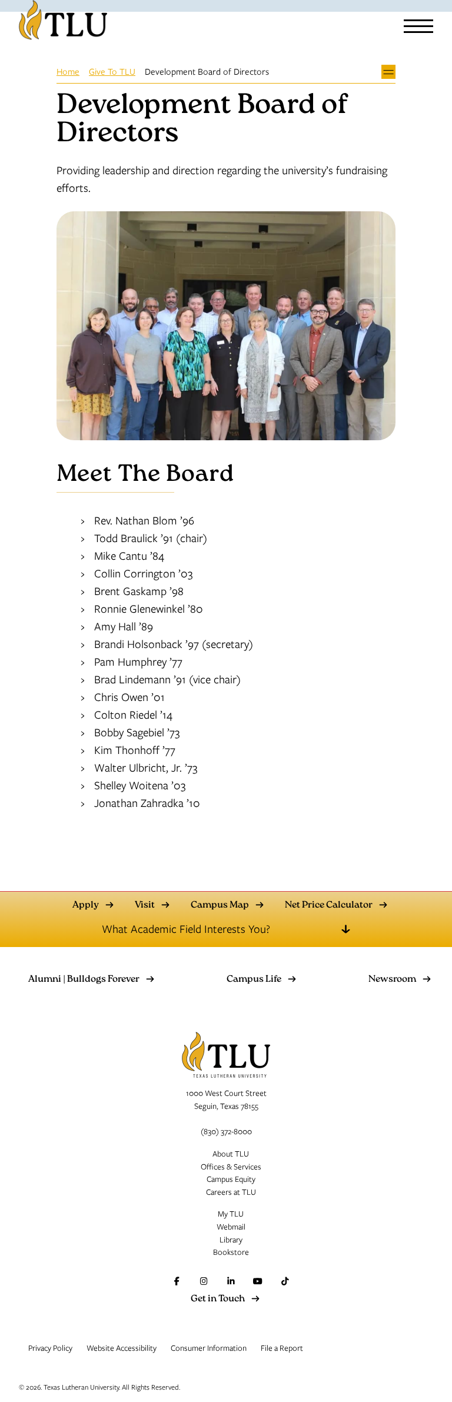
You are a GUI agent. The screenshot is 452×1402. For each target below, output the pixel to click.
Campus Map (220, 906)
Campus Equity (231, 1179)
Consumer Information (209, 1348)
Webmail (231, 1226)
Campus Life (254, 980)
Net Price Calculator (329, 906)
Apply (85, 906)
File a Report (282, 1348)
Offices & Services (231, 1166)
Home (67, 71)
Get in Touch (218, 1299)
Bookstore (231, 1252)
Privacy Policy (50, 1348)
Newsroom (392, 980)
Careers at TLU (231, 1192)
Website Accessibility (122, 1348)
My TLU (231, 1213)
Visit (145, 906)
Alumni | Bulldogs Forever (83, 980)
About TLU (230, 1153)
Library (231, 1239)
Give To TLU (112, 71)
